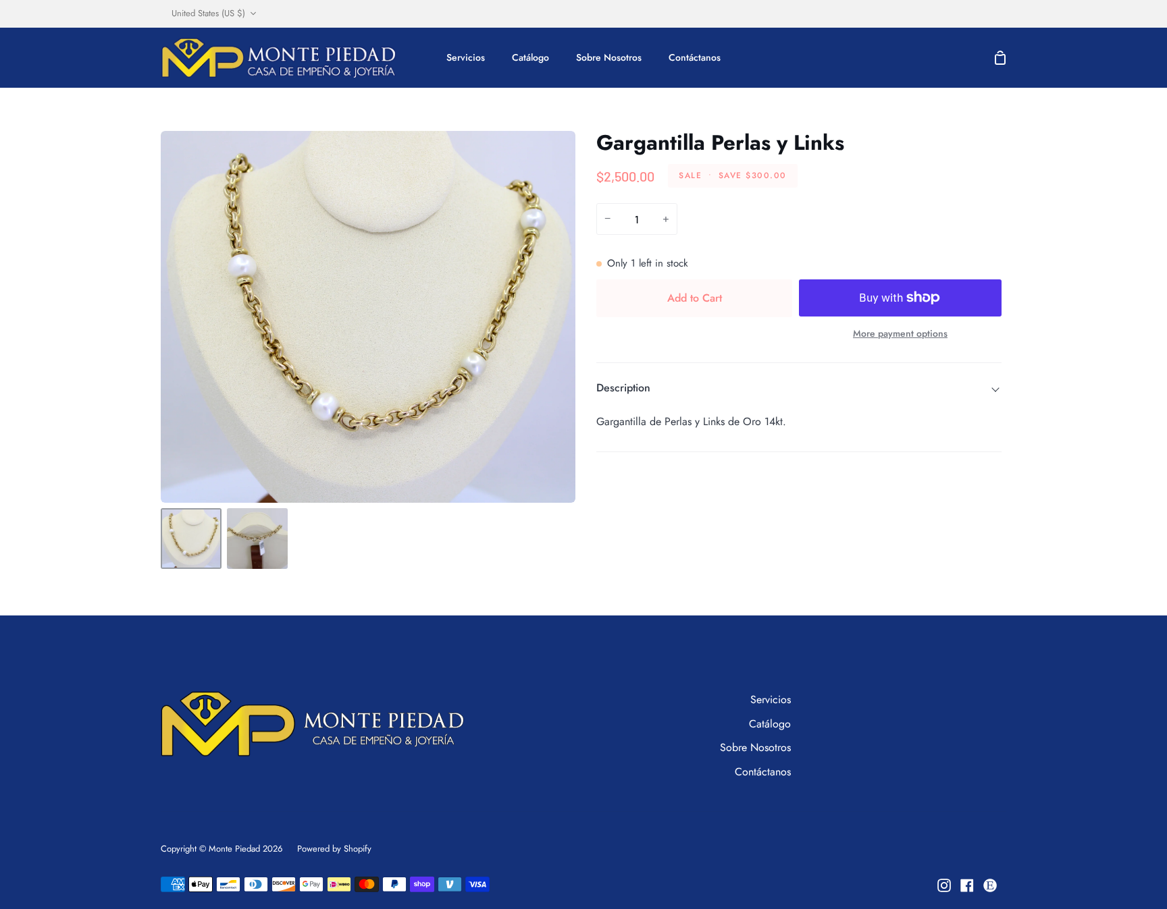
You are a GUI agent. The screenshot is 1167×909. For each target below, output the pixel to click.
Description (623, 387)
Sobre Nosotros (755, 747)
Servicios (770, 699)
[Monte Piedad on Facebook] (967, 885)
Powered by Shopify (334, 848)
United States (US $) (208, 13)
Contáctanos (763, 771)
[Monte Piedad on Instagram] (944, 885)
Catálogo (770, 724)
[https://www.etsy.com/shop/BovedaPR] (990, 885)
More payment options (900, 333)
